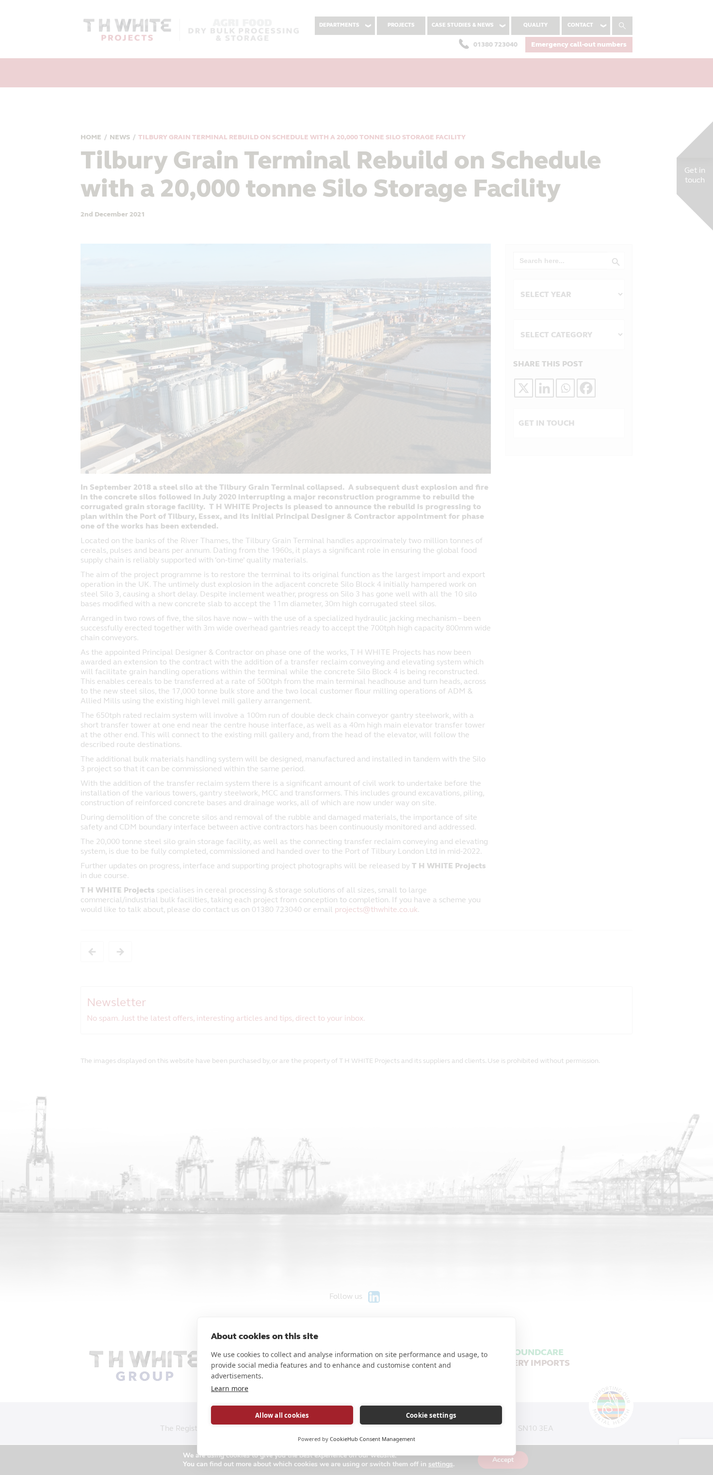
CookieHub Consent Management (372, 1438)
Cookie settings (431, 1415)
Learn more (229, 1388)
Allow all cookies (281, 1415)
